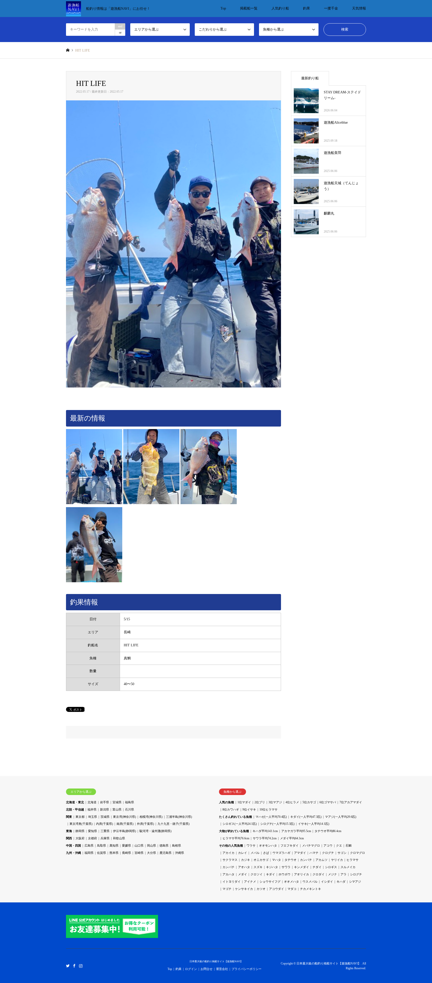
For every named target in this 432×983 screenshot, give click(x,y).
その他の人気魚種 (231, 845)
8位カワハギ (230, 809)
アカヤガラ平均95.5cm (296, 831)
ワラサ (251, 845)
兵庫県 (105, 838)
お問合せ (206, 969)
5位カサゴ (309, 802)
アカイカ (228, 853)
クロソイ (256, 874)
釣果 (306, 8)
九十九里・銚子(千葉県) (174, 824)
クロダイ (318, 874)
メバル (255, 853)
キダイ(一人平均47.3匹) (306, 817)
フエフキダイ (289, 845)
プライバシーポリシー (247, 969)
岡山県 (151, 845)
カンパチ (306, 860)
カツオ (261, 889)
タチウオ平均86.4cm (327, 831)
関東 (69, 817)
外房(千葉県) (145, 824)
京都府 (92, 838)
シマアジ (355, 881)
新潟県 (104, 809)
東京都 (80, 817)
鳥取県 (101, 845)
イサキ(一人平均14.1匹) (313, 824)
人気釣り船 (280, 8)
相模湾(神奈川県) (151, 817)
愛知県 (92, 831)
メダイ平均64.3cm (292, 838)
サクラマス (230, 860)
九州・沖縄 (73, 853)
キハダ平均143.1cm (265, 831)
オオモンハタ (268, 845)
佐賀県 (101, 853)
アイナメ (250, 881)
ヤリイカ (337, 860)
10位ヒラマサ (269, 809)
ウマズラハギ (281, 853)
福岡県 (89, 853)
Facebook (74, 965)
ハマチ (314, 853)
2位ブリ (259, 802)
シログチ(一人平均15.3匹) (277, 824)
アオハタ (244, 867)
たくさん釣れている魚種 (235, 817)
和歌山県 (119, 838)
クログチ (328, 853)
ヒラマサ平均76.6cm (235, 838)
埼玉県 (92, 817)
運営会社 (222, 969)
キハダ (341, 881)
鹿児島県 (166, 853)
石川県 (129, 809)
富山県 (117, 809)
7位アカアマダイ (351, 802)
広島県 (89, 845)
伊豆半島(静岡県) (124, 831)
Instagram (80, 965)
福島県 (129, 802)
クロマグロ (357, 853)
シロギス (331, 867)
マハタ (276, 860)
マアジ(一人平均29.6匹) (340, 817)
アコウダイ (276, 889)
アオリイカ (301, 874)
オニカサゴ (261, 860)
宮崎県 (139, 853)
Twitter (68, 965)
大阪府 (80, 838)
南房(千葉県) (125, 824)
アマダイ (300, 853)
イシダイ (327, 881)
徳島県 (164, 845)
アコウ (328, 845)
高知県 (114, 845)
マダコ (292, 889)
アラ (343, 874)
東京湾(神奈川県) (124, 817)
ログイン (191, 969)
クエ (339, 845)
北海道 (92, 802)
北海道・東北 (75, 802)
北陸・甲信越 (75, 809)
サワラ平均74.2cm (264, 838)
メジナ (332, 874)
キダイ (270, 874)
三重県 (105, 831)
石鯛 (349, 845)
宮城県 (117, 802)
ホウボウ (284, 874)
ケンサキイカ (244, 889)
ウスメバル (310, 881)
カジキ (245, 860)
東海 (69, 831)
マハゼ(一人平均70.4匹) (271, 817)
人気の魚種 (226, 802)
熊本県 (114, 853)
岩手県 (104, 802)
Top (223, 8)
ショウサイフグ (270, 881)
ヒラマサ (352, 860)
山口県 (139, 845)
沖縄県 (179, 853)
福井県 (92, 809)
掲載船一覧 (249, 8)
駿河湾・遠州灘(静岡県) (156, 831)
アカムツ (322, 860)
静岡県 (80, 831)
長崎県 (126, 853)
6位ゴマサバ (328, 802)
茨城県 (105, 817)
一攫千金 (331, 8)
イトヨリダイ (231, 881)
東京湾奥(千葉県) (81, 824)
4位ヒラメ (292, 802)
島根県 (176, 845)
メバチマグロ (311, 845)
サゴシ (342, 853)
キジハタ (272, 867)
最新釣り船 (310, 78)
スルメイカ (348, 867)
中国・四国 (73, 845)
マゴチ (227, 889)
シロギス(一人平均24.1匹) (239, 824)
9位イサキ (249, 809)
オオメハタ (291, 881)
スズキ (258, 867)
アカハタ (228, 874)
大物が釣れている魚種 (234, 831)
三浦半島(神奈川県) (179, 817)
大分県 (151, 853)
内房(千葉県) (104, 824)
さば (266, 853)
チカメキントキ (310, 889)
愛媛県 (126, 845)
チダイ (317, 867)
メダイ (242, 874)
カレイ (242, 853)
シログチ (356, 874)
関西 (69, 838)
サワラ (286, 867)
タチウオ (290, 860)
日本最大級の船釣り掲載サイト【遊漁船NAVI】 (216, 961)
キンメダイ (301, 867)
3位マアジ (275, 802)
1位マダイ (244, 802)
